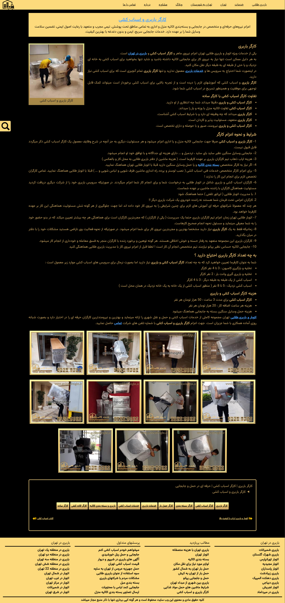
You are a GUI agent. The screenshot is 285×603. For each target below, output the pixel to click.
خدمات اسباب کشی (129, 506)
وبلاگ (179, 4)
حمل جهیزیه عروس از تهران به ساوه (116, 568)
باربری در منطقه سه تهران (53, 559)
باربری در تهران (137, 53)
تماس (118, 323)
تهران (223, 4)
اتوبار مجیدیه (270, 564)
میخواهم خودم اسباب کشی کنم (118, 550)
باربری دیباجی (270, 582)
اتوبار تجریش (270, 587)
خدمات (239, 4)
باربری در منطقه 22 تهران (53, 568)
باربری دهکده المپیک (265, 578)
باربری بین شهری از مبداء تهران (189, 582)
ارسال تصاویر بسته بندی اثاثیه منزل (117, 592)
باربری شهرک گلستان (266, 554)
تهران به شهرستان (201, 4)
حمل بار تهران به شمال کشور (191, 568)
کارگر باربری (222, 506)
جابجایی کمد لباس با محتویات (120, 587)
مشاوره (163, 4)
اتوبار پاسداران (270, 568)
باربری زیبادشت (269, 573)
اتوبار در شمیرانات (58, 587)
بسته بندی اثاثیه (208, 165)
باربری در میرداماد (268, 592)
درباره (147, 4)
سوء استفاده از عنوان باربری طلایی (117, 573)
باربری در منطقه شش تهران (52, 564)
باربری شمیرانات (269, 550)
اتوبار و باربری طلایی (244, 317)
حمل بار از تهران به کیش (193, 573)
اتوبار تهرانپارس (269, 559)
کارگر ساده (63, 506)
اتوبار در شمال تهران (56, 573)
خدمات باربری (194, 71)
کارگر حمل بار (166, 506)
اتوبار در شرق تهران (57, 592)
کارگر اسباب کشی (204, 506)
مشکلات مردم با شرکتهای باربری (119, 578)
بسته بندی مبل (129, 582)
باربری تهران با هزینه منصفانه (190, 550)
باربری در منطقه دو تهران (54, 554)
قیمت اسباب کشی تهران (123, 564)
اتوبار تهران (202, 554)
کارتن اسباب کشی (45, 518)
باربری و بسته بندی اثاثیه (103, 506)
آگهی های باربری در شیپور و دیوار (118, 559)
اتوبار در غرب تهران (57, 578)
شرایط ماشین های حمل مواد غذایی (186, 587)
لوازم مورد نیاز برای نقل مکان (191, 564)
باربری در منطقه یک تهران (53, 550)
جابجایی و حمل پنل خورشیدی (120, 554)
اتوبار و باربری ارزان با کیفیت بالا (233, 518)
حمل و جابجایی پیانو (196, 578)
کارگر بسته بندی (184, 506)
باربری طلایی (259, 4)
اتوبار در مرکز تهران (57, 582)
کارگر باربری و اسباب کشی (142, 19)
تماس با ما (129, 4)
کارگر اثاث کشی (79, 506)
